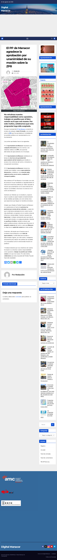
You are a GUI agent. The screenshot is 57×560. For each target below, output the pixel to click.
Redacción (17, 71)
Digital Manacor (10, 546)
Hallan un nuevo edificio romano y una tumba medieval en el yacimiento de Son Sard (47, 201)
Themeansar (4, 556)
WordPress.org (45, 462)
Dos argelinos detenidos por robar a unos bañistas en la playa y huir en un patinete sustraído (47, 227)
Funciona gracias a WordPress (8, 554)
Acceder (43, 450)
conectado (18, 296)
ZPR (10, 133)
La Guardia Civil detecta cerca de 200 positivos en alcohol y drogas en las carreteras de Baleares (47, 160)
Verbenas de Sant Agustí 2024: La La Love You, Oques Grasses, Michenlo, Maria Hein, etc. (47, 327)
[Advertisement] (28, 25)
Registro (43, 446)
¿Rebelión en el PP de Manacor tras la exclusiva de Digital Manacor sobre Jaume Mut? (47, 255)
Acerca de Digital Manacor (44, 553)
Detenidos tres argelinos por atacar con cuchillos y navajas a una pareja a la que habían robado (47, 188)
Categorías (43, 431)
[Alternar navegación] (27, 38)
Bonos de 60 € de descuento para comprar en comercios (47, 340)
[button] (51, 38)
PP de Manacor (21, 129)
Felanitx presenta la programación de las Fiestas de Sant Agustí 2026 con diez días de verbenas (47, 174)
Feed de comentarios (47, 458)
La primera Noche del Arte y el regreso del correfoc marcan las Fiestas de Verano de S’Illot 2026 (47, 241)
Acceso (42, 441)
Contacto (54, 553)
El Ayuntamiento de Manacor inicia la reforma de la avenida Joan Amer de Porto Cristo (47, 146)
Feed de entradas (46, 454)
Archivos (43, 279)
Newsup (21, 554)
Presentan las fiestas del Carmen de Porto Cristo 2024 (47, 403)
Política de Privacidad (51, 557)
